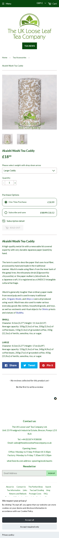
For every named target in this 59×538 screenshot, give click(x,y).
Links (25, 490)
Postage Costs (35, 494)
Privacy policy (8, 535)
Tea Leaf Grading (37, 490)
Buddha (19, 312)
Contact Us (21, 487)
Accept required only (29, 527)
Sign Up (51, 473)
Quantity (6, 178)
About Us (10, 487)
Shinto (45, 309)
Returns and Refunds (17, 494)
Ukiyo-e (30, 299)
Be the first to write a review (29, 387)
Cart (54, 3)
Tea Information (13, 490)
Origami (11, 299)
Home (4, 57)
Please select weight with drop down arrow (21, 165)
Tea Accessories (19, 57)
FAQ (46, 494)
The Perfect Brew (35, 487)
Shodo (18, 299)
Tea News (29, 46)
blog (48, 490)
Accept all (29, 520)
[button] (29, 387)
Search (48, 487)
